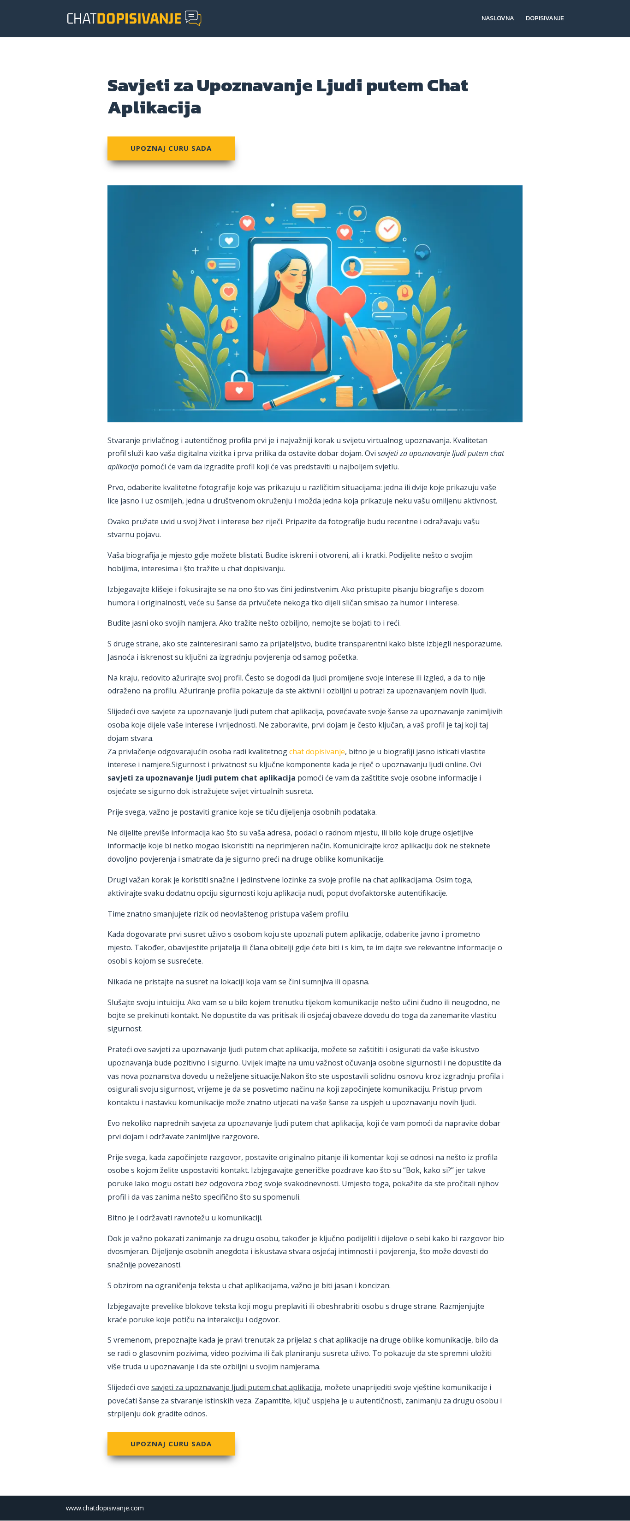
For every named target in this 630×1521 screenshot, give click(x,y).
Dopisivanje (545, 19)
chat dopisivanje (317, 751)
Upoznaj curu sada (171, 148)
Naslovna (497, 19)
